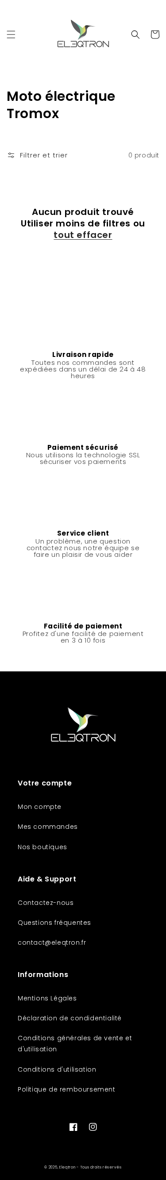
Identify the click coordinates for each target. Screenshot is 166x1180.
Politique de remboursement (67, 1089)
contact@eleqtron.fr (52, 942)
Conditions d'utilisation (57, 1069)
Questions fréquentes (54, 922)
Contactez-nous (45, 902)
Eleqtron (67, 1167)
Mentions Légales (47, 998)
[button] (11, 34)
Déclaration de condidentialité (70, 1018)
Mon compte (40, 806)
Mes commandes (48, 826)
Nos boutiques (42, 847)
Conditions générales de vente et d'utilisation (75, 1044)
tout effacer (83, 235)
